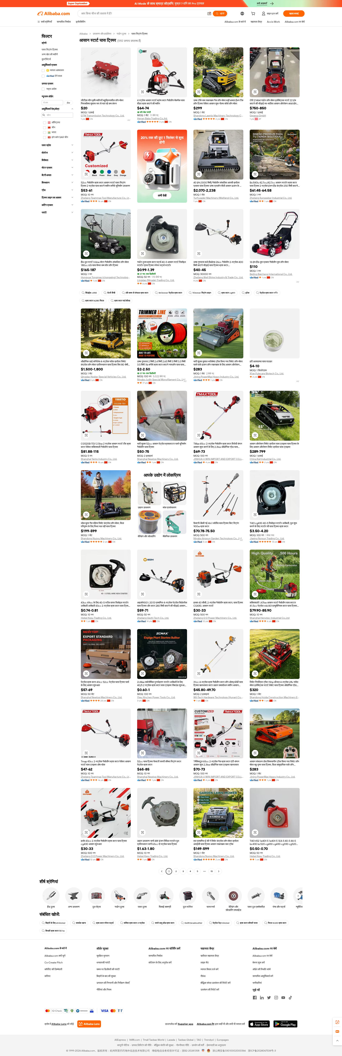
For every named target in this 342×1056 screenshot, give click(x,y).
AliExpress (120, 1039)
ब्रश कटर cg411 (228, 293)
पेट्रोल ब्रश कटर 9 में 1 (269, 293)
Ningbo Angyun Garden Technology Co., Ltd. (217, 538)
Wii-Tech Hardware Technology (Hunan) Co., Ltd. (218, 697)
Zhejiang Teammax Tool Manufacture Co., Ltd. (106, 197)
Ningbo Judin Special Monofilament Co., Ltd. (161, 379)
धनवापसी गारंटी (103, 962)
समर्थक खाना (81, 923)
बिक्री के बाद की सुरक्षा (106, 976)
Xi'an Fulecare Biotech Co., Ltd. (267, 373)
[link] (337, 1022)
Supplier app (185, 1024)
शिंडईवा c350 (91, 293)
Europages (223, 1039)
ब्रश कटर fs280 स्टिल (94, 300)
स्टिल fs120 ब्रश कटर (277, 923)
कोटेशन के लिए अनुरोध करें (160, 962)
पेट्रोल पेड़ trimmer (221, 923)
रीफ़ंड (203, 976)
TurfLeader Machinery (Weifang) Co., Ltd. (216, 197)
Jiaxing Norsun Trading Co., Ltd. (267, 538)
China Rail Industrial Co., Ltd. (265, 459)
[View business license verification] (203, 1050)
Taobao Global (185, 1039)
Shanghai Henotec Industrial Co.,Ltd (269, 617)
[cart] (253, 14)
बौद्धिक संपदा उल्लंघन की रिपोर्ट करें (215, 982)
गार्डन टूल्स (121, 33)
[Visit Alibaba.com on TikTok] (290, 997)
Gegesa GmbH (258, 115)
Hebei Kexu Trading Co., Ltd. (96, 617)
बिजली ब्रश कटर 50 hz (55, 931)
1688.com (134, 1039)
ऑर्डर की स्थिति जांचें (262, 969)
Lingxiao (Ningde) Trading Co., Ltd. (155, 280)
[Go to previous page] (162, 871)
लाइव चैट (205, 962)
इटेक (247, 293)
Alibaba (83, 33)
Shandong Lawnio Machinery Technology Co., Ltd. (218, 115)
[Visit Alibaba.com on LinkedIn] (262, 997)
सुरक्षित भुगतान (103, 955)
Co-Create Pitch (54, 962)
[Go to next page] (219, 871)
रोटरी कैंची (111, 293)
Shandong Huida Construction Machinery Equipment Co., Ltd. (275, 697)
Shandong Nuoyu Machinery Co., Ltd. (101, 538)
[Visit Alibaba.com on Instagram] (276, 997)
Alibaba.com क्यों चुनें (55, 955)
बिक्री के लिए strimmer (55, 923)
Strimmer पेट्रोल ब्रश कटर (170, 293)
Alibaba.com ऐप (205, 1024)
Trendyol (209, 1039)
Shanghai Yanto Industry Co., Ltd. (99, 459)
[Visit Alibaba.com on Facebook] (255, 997)
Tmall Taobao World (153, 1039)
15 (212, 871)
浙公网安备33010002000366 (229, 1050)
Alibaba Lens (58, 1024)
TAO (198, 1039)
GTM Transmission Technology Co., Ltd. (102, 115)
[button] (209, 13)
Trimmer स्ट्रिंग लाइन (201, 293)
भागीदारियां (257, 982)
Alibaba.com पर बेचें (262, 955)
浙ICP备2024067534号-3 (262, 1050)
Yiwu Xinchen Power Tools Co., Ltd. (156, 697)
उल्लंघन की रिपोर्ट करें (210, 989)
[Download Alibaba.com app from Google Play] (285, 1024)
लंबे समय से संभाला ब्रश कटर (137, 293)
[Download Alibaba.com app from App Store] (259, 1024)
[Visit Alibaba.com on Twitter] (269, 997)
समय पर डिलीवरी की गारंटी (108, 969)
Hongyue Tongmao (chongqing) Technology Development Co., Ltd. (106, 277)
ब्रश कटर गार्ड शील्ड (122, 300)
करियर (47, 976)
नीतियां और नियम (104, 989)
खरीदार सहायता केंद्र (210, 955)
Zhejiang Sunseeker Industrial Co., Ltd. (271, 197)
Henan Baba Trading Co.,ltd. (152, 118)
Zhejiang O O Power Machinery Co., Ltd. (215, 617)
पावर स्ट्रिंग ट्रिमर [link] (139, 33)
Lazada (171, 1039)
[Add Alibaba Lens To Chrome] (89, 1024)
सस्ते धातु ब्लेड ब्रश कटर (164, 923)
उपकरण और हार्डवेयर (102, 33)
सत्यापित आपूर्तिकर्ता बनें (263, 976)
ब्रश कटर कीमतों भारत (249, 923)
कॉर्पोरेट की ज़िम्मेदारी (53, 969)
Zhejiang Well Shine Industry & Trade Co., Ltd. (218, 277)
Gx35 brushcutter (193, 923)
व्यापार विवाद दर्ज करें (209, 969)
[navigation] (57, 453)
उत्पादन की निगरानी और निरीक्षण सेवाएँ (113, 982)
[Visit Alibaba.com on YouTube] (283, 997)
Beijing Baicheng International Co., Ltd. (271, 274)
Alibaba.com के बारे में (56, 948)
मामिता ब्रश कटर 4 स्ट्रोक (134, 923)
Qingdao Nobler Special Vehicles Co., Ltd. (103, 376)
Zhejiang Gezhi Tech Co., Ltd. (153, 617)
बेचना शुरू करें (259, 962)
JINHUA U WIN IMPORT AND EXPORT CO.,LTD (218, 459)
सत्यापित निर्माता (155, 955)
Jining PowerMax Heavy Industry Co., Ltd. (216, 376)
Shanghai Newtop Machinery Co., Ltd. (157, 459)
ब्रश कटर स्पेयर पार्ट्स (104, 923)
